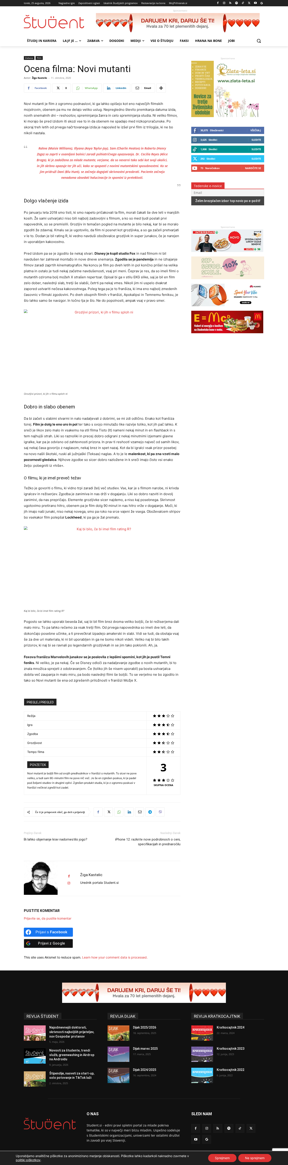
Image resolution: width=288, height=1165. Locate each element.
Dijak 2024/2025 (144, 1070)
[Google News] (261, 3)
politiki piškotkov (28, 1160)
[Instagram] (224, 3)
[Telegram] (149, 811)
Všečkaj (255, 130)
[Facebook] (217, 3)
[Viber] (160, 811)
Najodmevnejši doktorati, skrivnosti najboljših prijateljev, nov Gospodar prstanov (71, 1032)
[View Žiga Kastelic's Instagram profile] (68, 883)
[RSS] (230, 3)
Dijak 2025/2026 (144, 1027)
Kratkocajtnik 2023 (230, 1048)
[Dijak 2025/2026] (118, 1033)
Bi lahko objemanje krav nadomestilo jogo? (55, 839)
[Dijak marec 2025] (118, 1054)
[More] (161, 88)
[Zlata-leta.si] (225, 116)
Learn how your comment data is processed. (115, 957)
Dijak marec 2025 (145, 1048)
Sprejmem (222, 1158)
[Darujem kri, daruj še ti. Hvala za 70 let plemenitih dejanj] (180, 23)
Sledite (256, 139)
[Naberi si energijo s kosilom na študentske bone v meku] (227, 335)
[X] (249, 3)
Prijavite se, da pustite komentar (47, 918)
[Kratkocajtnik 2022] (202, 1075)
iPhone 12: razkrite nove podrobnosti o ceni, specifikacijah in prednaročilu (147, 841)
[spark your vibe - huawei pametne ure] (227, 308)
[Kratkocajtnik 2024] (202, 1033)
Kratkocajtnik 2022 (230, 1070)
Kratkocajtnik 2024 (230, 1027)
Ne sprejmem (255, 1158)
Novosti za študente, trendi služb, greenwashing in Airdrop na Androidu (71, 1055)
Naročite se (253, 168)
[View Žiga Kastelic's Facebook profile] (68, 876)
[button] (258, 40)
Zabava (29, 57)
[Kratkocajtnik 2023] (202, 1054)
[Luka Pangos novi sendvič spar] (227, 254)
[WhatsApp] (118, 811)
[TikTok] (242, 3)
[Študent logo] (60, 21)
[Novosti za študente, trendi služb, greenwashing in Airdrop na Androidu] (35, 1056)
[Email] (139, 811)
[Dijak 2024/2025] (118, 1075)
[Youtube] (255, 3)
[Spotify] (236, 3)
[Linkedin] (129, 811)
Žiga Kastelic (39, 77)
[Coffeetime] (227, 281)
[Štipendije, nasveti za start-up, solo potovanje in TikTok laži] (35, 1079)
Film (39, 57)
